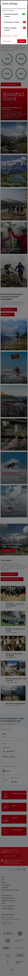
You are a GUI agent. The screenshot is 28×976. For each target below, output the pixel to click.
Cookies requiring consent (10, 29)
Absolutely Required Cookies (11, 15)
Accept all (21, 41)
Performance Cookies (11, 22)
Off (24, 22)
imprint (15, 36)
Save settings (7, 41)
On (23, 14)
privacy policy (6, 36)
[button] (24, 14)
